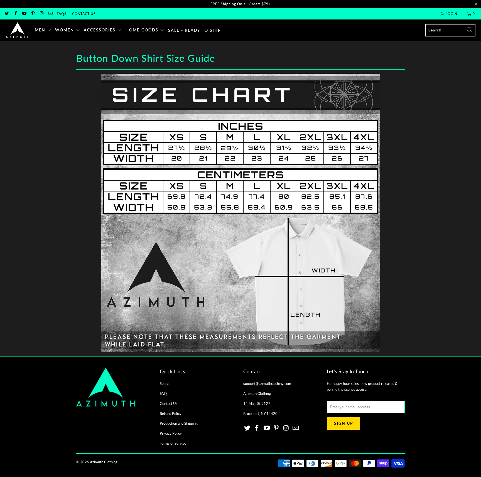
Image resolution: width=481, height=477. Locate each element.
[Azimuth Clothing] (17, 30)
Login (451, 14)
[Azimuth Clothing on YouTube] (24, 14)
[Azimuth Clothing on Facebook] (15, 14)
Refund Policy (170, 413)
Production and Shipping (179, 423)
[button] (43, 30)
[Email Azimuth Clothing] (50, 14)
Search (165, 383)
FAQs (62, 14)
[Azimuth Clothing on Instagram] (41, 14)
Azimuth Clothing (103, 462)
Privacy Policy (171, 433)
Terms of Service (173, 443)
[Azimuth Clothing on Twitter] (6, 14)
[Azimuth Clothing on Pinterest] (32, 14)
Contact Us (84, 14)
